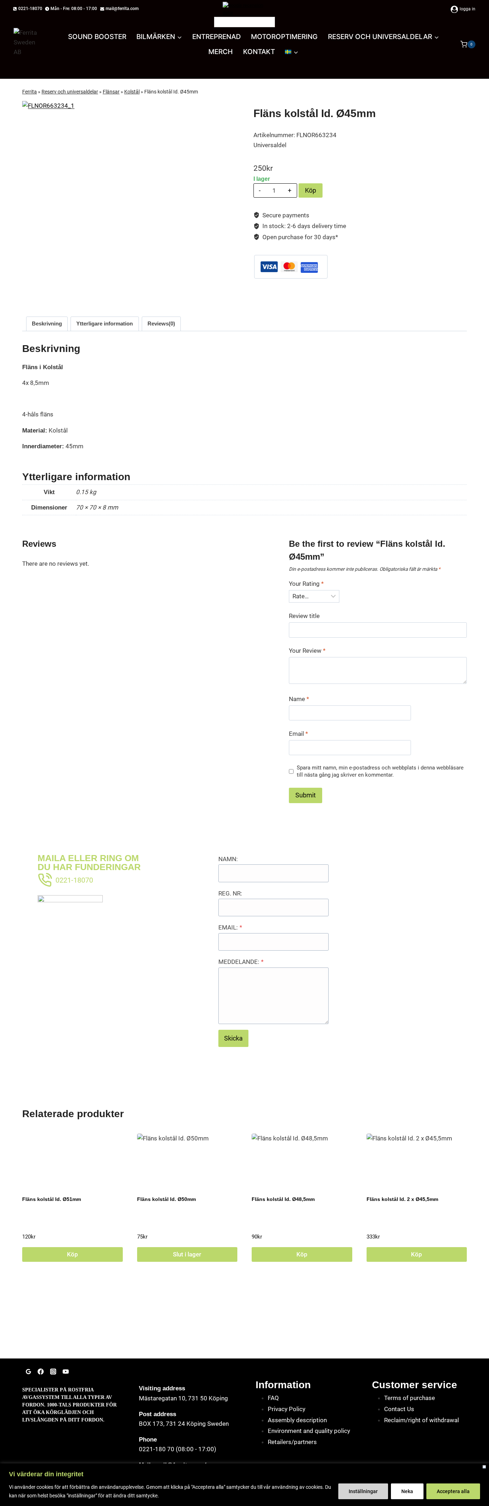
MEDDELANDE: (240, 961)
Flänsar (111, 92)
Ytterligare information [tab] (104, 323)
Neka (407, 1491)
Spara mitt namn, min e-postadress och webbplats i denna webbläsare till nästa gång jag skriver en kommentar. (380, 771)
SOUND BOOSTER (97, 37)
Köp (310, 190)
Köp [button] (72, 1254)
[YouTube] (65, 1371)
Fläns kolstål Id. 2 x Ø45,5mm (402, 1199)
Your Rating (306, 583)
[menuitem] (292, 51)
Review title (304, 615)
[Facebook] (41, 1371)
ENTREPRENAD (216, 37)
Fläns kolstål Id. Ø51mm (51, 1199)
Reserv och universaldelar (70, 92)
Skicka (233, 1038)
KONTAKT (259, 52)
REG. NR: (230, 893)
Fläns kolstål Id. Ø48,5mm (283, 1199)
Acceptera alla (453, 1491)
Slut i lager (187, 1254)
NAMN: (228, 859)
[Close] (484, 1466)
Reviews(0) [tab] (161, 323)
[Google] (28, 1371)
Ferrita (29, 92)
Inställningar (363, 1491)
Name (299, 699)
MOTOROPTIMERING (284, 37)
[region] (244, 1484)
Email (298, 733)
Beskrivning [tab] (47, 323)
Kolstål (132, 92)
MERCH (220, 52)
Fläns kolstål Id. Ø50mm (166, 1199)
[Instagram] (53, 1371)
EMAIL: (230, 927)
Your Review (307, 650)
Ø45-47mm (305, 300)
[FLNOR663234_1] (111, 164)
